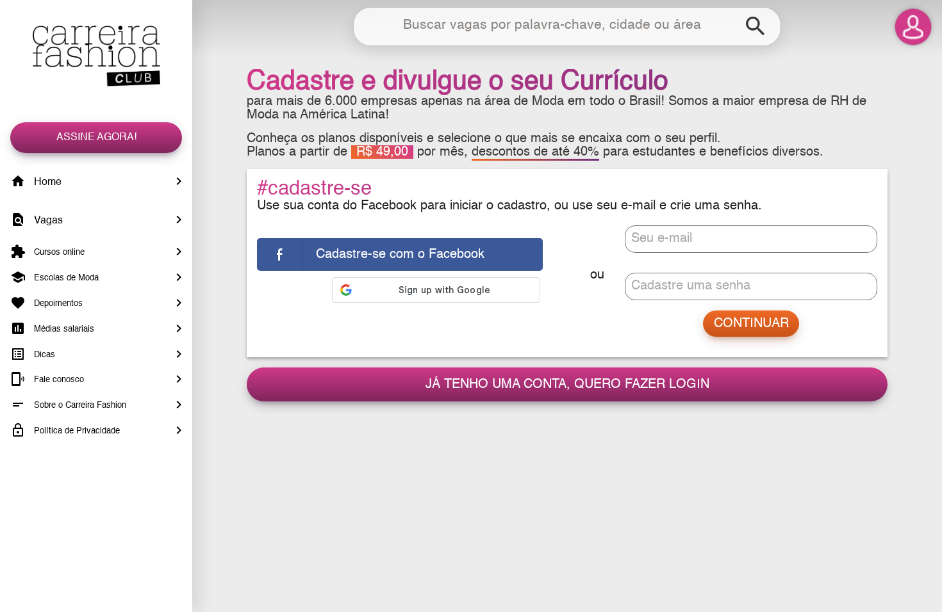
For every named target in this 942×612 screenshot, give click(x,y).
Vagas (47, 221)
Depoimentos (57, 304)
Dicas (43, 354)
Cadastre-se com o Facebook (400, 254)
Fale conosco (57, 380)
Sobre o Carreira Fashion (78, 405)
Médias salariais (62, 329)
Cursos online (58, 252)
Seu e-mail (661, 238)
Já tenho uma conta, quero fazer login (567, 384)
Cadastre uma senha (690, 286)
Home (46, 182)
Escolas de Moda (65, 278)
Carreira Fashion (96, 56)
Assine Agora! (96, 138)
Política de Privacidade (75, 431)
